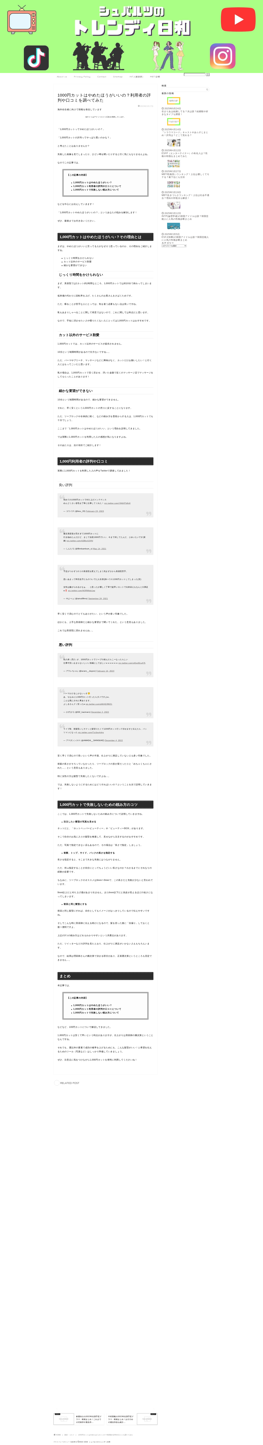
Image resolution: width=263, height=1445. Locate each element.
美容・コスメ (63, 90)
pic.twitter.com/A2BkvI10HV (80, 537)
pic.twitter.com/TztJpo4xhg (91, 720)
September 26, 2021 (98, 592)
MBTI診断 (155, 76)
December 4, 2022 (114, 728)
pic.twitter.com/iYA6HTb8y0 (117, 502)
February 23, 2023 (95, 510)
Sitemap (118, 76)
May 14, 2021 (99, 544)
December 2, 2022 (100, 701)
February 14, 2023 (105, 663)
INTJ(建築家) (136, 76)
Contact (101, 76)
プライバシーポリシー (61, 1429)
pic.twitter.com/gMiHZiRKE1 (99, 693)
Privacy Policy (82, 76)
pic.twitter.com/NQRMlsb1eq (81, 584)
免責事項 (73, 1429)
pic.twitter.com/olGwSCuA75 (131, 655)
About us (62, 76)
